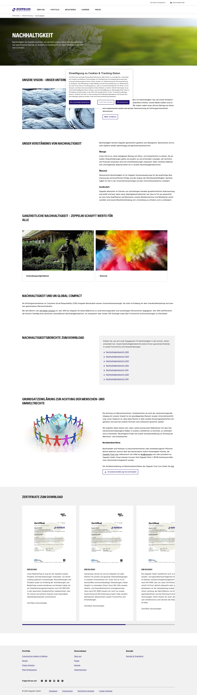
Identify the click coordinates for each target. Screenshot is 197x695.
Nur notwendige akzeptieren (79, 102)
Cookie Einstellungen (106, 102)
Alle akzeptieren (122, 102)
